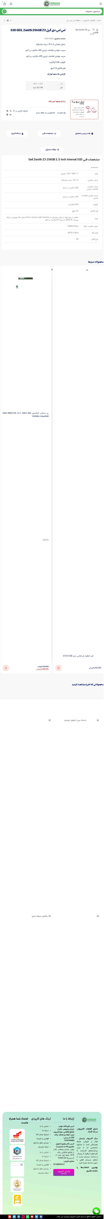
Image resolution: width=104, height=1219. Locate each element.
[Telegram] (14, 1216)
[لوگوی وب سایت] (52, 3)
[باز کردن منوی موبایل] (100, 3)
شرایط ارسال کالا (42, 1134)
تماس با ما (44, 1126)
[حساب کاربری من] (11, 3)
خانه (99, 20)
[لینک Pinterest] (7, 111)
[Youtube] (32, 1216)
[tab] (84, 134)
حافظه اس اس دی (73, 20)
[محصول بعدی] (4, 20)
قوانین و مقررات (42, 1138)
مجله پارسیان (43, 1146)
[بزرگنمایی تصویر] (93, 29)
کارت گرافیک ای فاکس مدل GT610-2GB (78, 656)
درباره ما (45, 1130)
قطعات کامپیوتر (89, 20)
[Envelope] (9, 1216)
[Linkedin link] (10, 115)
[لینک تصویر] (76, 814)
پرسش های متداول (41, 1142)
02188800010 (58, 1164)
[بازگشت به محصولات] (7, 20)
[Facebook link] (13, 111)
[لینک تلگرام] (7, 115)
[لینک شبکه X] (10, 111)
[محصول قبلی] (10, 20)
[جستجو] (5, 11)
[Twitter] (36, 1216)
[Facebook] (41, 1216)
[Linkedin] (18, 1216)
